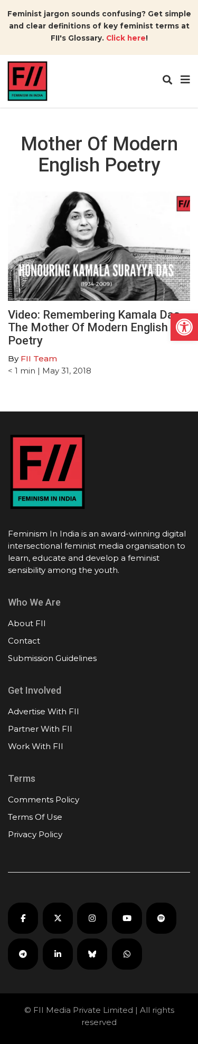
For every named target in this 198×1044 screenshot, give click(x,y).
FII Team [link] (39, 358)
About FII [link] (27, 623)
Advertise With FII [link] (43, 711)
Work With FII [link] (35, 746)
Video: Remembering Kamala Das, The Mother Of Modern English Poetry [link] (95, 327)
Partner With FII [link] (40, 729)
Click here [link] (126, 38)
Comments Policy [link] (43, 799)
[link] (184, 327)
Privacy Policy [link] (35, 834)
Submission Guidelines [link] (52, 658)
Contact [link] (24, 641)
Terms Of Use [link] (35, 817)
